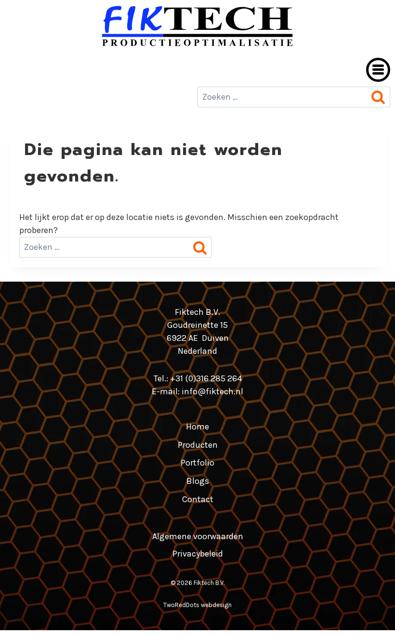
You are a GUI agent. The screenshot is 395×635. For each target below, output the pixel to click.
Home (197, 426)
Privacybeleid (197, 553)
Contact (197, 499)
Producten (198, 445)
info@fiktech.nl (212, 391)
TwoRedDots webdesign (197, 605)
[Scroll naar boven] (370, 614)
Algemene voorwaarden (197, 536)
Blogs (197, 481)
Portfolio (197, 462)
